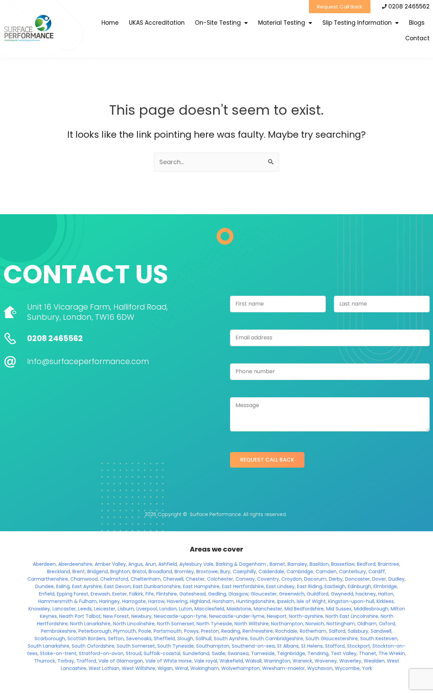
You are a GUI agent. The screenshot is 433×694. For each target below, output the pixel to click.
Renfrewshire (258, 631)
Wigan (165, 668)
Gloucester (264, 593)
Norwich (314, 623)
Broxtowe (207, 571)
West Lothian (104, 668)
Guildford (317, 593)
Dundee (44, 586)
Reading (230, 631)
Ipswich (285, 601)
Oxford (387, 623)
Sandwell (381, 631)
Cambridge (300, 571)
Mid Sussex (338, 608)
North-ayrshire (306, 616)
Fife (149, 593)
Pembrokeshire (58, 631)
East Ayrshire (87, 586)
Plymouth (124, 631)
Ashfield (167, 564)
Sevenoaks (139, 638)
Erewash (100, 593)
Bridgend (97, 571)
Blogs (417, 23)
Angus (135, 564)
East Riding (309, 586)
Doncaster (357, 579)
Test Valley (344, 653)
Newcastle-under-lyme (237, 616)
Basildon (319, 564)
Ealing (63, 586)
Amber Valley (110, 564)
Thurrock (44, 660)
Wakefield (231, 660)
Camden (326, 571)
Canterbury (352, 571)
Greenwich (291, 593)
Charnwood (84, 579)
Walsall (253, 660)
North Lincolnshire (134, 623)
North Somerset (175, 623)
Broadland (160, 571)
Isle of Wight (311, 601)
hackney (366, 593)
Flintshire (166, 593)
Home (110, 23)
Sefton (116, 638)
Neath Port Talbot (80, 616)
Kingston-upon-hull (351, 601)
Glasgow (238, 593)
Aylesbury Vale (196, 564)
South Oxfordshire (93, 646)
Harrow (156, 601)
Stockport (358, 646)
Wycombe (347, 668)
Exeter (119, 593)
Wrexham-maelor (283, 668)
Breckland (58, 571)
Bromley (184, 571)
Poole (144, 631)
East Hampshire (201, 586)
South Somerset (136, 646)
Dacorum (315, 579)
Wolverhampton (240, 668)
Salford (337, 631)
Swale (218, 653)
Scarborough (50, 638)
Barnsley (297, 564)
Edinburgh (359, 586)
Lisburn (126, 608)
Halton (385, 593)
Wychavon (320, 668)
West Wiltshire (138, 668)
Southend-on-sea (253, 646)
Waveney (326, 660)
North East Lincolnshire (351, 616)
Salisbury (358, 631)
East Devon (117, 586)
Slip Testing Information (357, 23)
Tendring (317, 653)
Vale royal (205, 660)
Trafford (86, 660)
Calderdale (271, 571)
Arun (150, 564)
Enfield (46, 593)
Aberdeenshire (75, 564)
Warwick (302, 660)
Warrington (277, 660)
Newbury (141, 616)
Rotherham (313, 631)
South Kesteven (378, 638)
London (168, 608)
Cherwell (173, 579)
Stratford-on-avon (101, 653)
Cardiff (376, 571)
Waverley (350, 660)
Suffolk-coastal (162, 653)
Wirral (181, 668)
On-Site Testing (218, 23)
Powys (191, 631)
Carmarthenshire (47, 579)
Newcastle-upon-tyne (180, 616)
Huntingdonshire (255, 601)
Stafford (335, 646)
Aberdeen (44, 564)
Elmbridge (385, 586)
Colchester (220, 579)
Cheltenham (146, 579)
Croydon (291, 579)
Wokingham (204, 668)
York (367, 668)
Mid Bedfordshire (304, 608)
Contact (417, 38)
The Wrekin (392, 653)
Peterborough (94, 631)
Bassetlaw (343, 564)
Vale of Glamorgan (120, 660)
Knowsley (39, 608)
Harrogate (134, 601)
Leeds (85, 608)
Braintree (388, 564)
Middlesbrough (371, 608)
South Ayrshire (231, 638)
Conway (245, 579)
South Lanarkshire (48, 646)
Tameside (263, 653)
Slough (185, 638)
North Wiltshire (251, 623)
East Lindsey (280, 586)
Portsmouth (168, 631)
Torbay (66, 660)
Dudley (396, 579)
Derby (336, 579)
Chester (195, 579)
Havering (177, 601)
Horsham (223, 601)
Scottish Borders (86, 638)
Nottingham (340, 623)
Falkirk (136, 593)
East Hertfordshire (243, 586)
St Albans (288, 646)
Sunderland (196, 653)
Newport (277, 616)
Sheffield (164, 638)
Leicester (104, 608)
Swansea (238, 653)
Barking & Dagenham (241, 564)
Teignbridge (291, 653)
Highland (200, 601)
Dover (379, 579)
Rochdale (286, 631)
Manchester (268, 608)
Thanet (367, 653)
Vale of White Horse (168, 660)
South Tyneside (175, 646)
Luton (185, 608)
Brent (78, 571)
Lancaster (64, 608)
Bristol (139, 571)
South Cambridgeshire (276, 638)
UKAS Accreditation (157, 23)
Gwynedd (342, 593)
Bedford (366, 564)
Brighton (120, 571)
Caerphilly (244, 571)
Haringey (109, 601)
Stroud (133, 653)
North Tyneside (214, 623)
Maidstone (239, 608)
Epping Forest (72, 593)
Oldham (367, 623)
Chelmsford (114, 579)
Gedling (217, 593)
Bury (225, 571)
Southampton (212, 646)
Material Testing (281, 23)
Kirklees (385, 601)
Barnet (277, 564)
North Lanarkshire (90, 623)
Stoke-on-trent (58, 653)
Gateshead (192, 593)
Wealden (374, 660)
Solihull (203, 638)
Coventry (268, 579)
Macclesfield (209, 608)
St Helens (312, 646)
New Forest (116, 616)
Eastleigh (334, 586)
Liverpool (146, 608)
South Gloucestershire (331, 638)
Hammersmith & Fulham (67, 601)
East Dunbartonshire (157, 586)
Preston (210, 631)
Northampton (287, 623)
